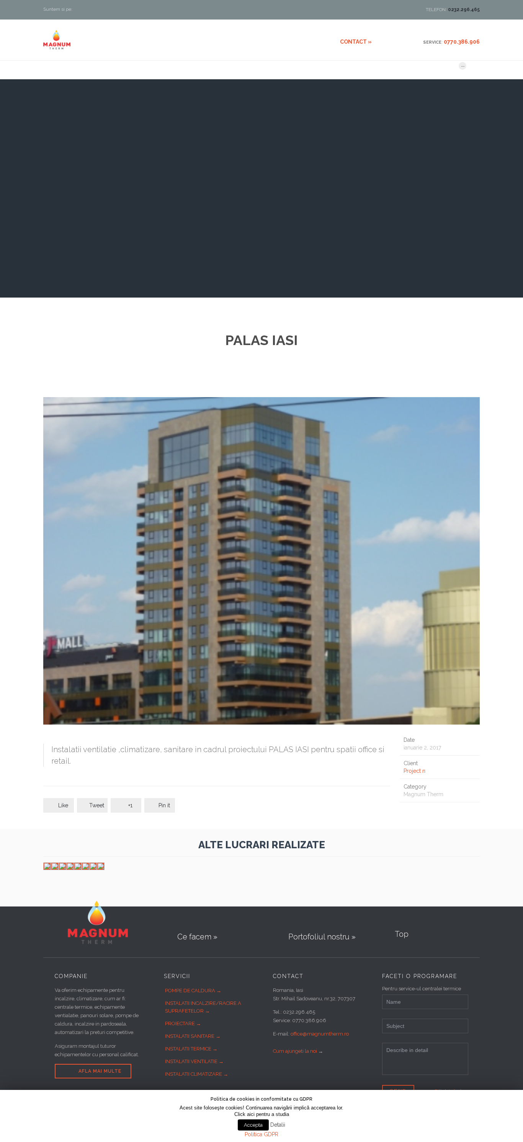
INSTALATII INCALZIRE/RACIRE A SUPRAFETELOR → (203, 1007)
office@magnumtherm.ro (320, 1034)
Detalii (277, 1125)
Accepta (253, 1125)
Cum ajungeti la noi (295, 1051)
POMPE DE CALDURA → (193, 990)
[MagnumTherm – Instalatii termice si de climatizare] (56, 39)
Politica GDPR (261, 1134)
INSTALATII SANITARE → (193, 1036)
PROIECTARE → (183, 1023)
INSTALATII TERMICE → (191, 1049)
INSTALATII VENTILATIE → (194, 1061)
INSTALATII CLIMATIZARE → (196, 1074)
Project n (414, 771)
